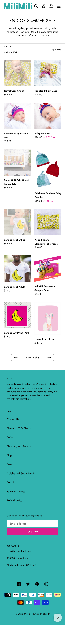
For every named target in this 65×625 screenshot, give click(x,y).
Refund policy (14, 500)
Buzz (9, 464)
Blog (9, 455)
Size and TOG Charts (19, 428)
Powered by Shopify (41, 613)
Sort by (8, 46)
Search (10, 482)
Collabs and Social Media (21, 473)
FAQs (10, 437)
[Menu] (59, 6)
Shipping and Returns (19, 446)
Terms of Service (16, 491)
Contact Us (13, 419)
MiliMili (27, 613)
